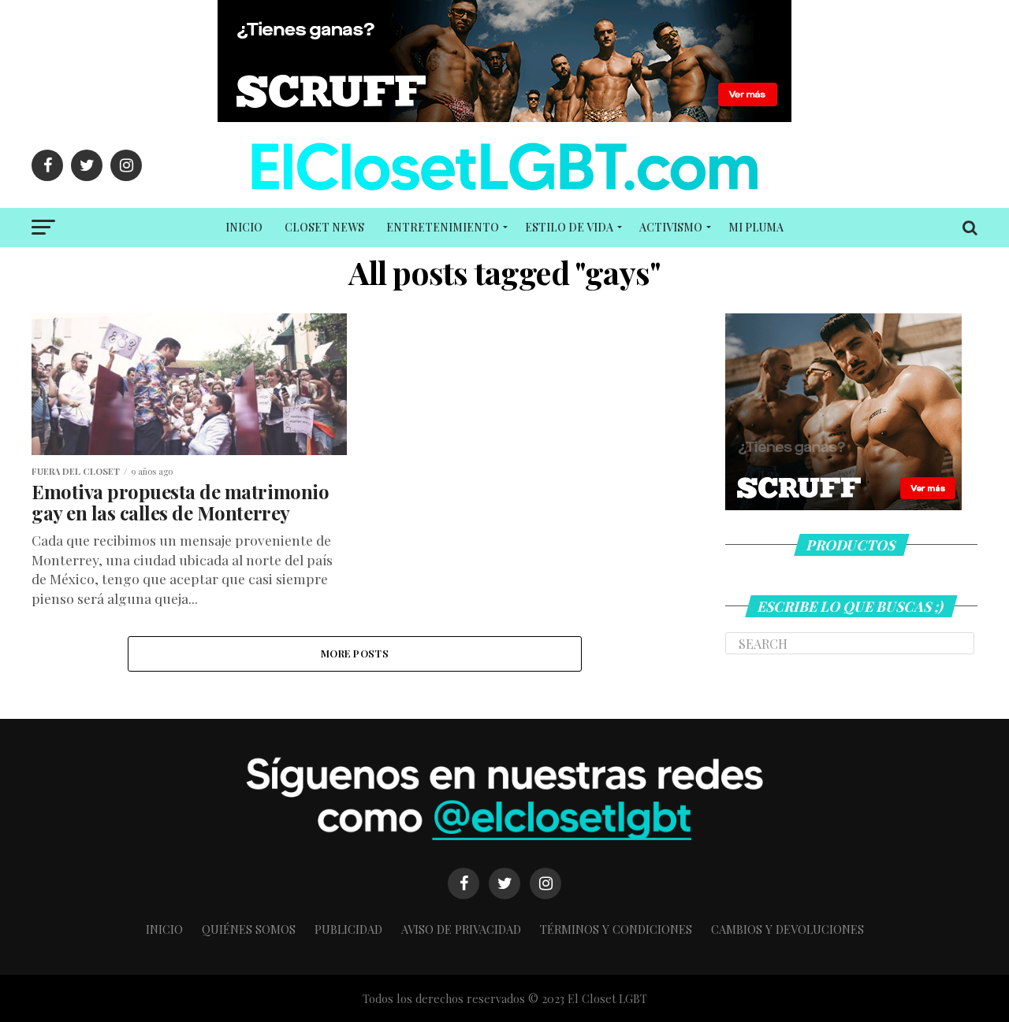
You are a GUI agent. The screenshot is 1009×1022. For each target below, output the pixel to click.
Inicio (243, 227)
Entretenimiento (442, 227)
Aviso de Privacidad (461, 929)
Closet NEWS (324, 227)
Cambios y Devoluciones (787, 929)
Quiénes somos (249, 929)
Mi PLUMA (756, 227)
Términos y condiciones (616, 929)
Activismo (670, 227)
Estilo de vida (569, 227)
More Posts (355, 653)
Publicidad (348, 929)
